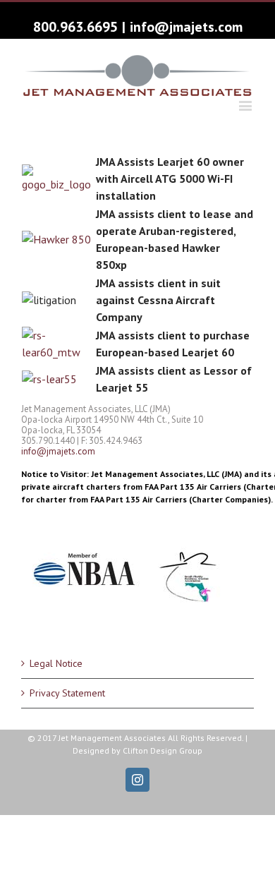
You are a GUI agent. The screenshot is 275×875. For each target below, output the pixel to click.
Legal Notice (56, 663)
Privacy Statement (67, 693)
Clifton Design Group (162, 750)
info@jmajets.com (186, 27)
